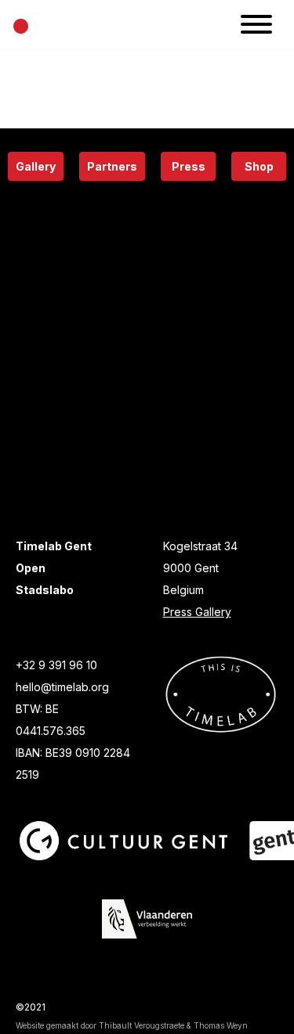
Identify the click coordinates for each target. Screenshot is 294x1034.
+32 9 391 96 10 (56, 665)
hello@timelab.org (62, 687)
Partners (112, 166)
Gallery (36, 166)
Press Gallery (197, 611)
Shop (259, 166)
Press (188, 166)
